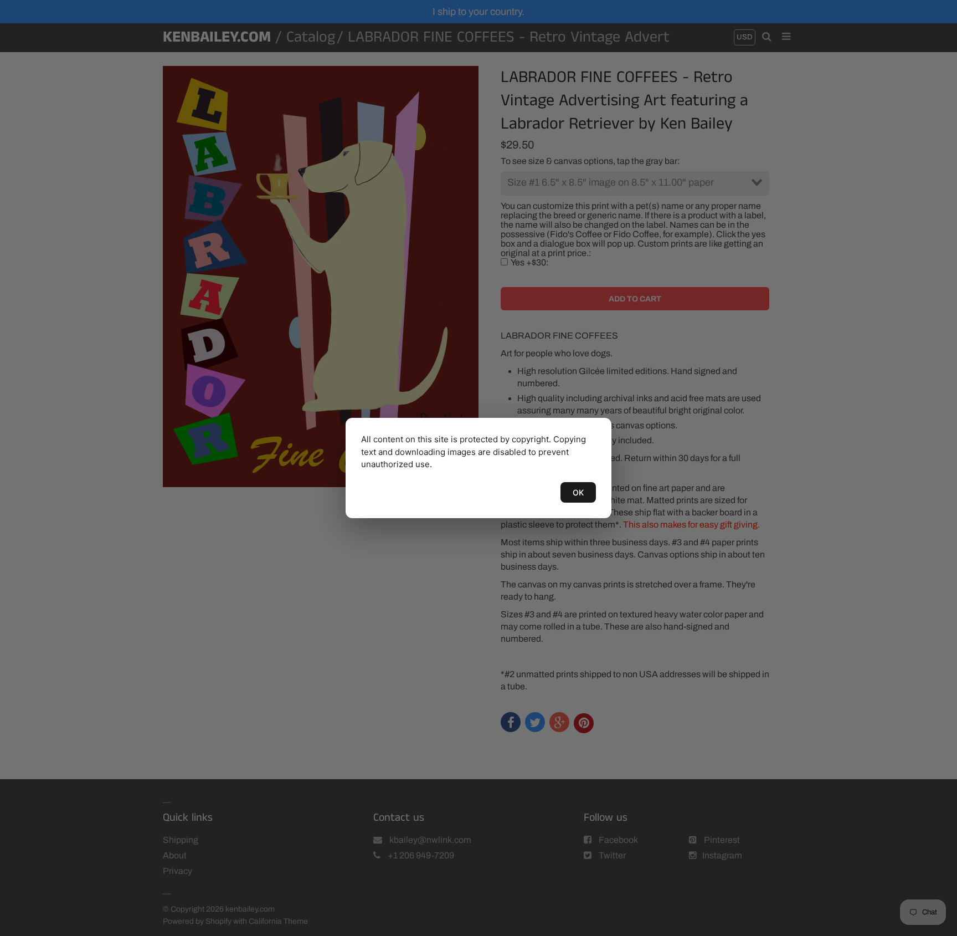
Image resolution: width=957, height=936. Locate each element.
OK (578, 492)
